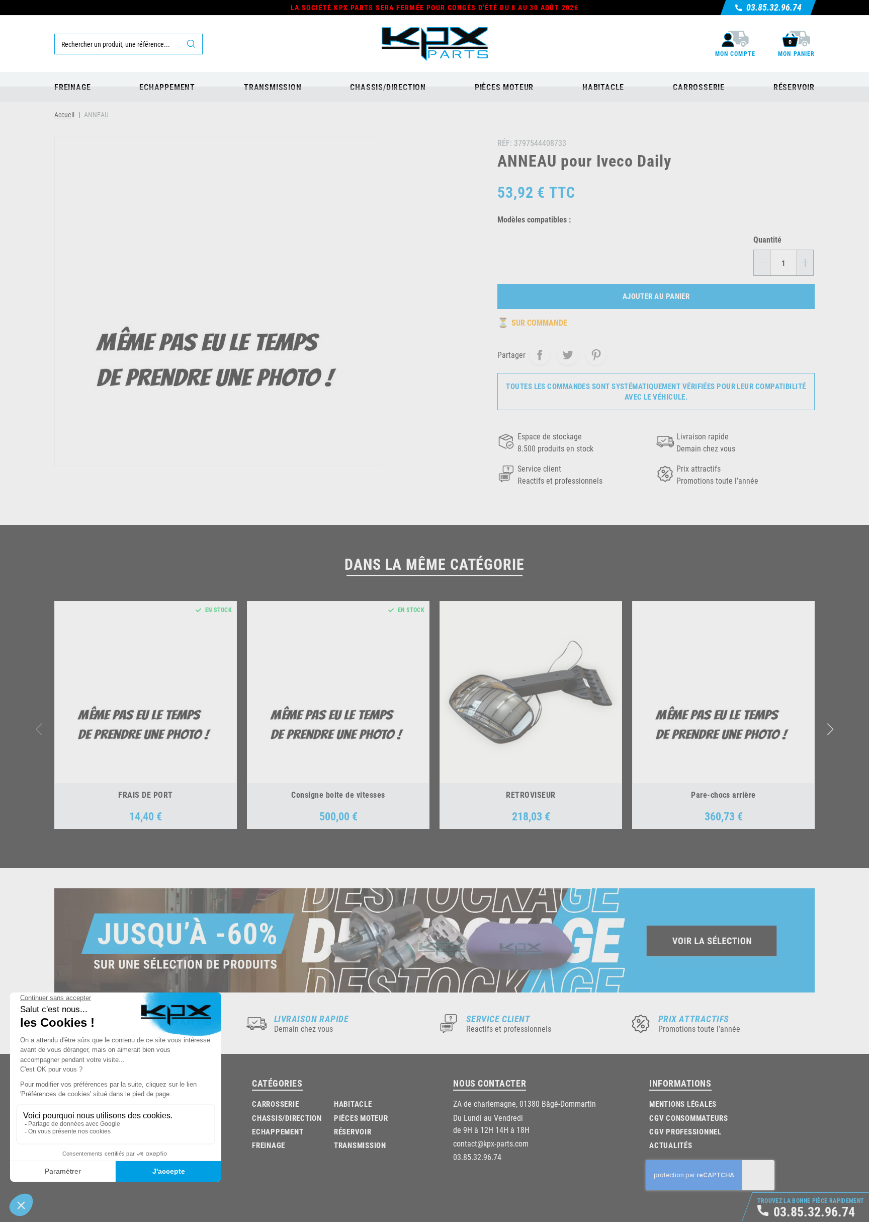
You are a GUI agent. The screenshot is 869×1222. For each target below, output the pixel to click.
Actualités (670, 1145)
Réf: (504, 142)
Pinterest (596, 355)
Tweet (568, 355)
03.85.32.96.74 (477, 1157)
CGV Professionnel (685, 1131)
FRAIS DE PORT (145, 794)
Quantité (767, 239)
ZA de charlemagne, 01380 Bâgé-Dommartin (524, 1103)
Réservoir (353, 1131)
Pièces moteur (361, 1118)
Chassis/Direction (287, 1118)
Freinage (268, 1145)
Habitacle (353, 1104)
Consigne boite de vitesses (338, 794)
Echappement (277, 1131)
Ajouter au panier (656, 296)
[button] (830, 729)
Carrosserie (275, 1104)
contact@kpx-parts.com (491, 1143)
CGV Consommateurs (688, 1118)
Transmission (360, 1145)
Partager (540, 355)
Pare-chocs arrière (723, 794)
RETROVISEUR (530, 794)
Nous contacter (489, 1083)
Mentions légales (683, 1104)
